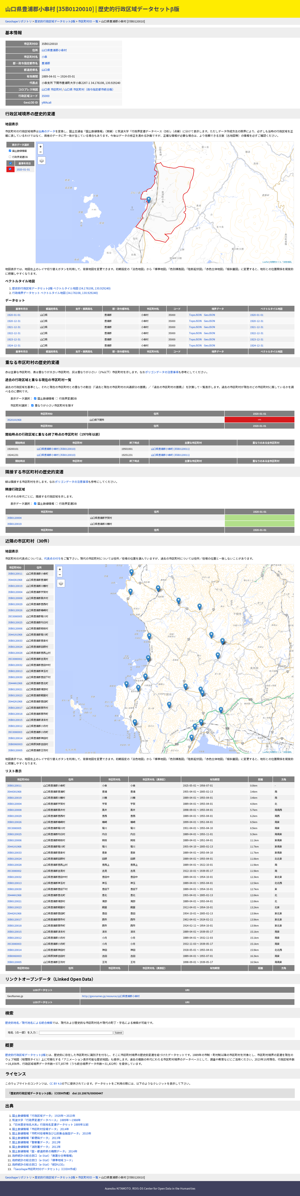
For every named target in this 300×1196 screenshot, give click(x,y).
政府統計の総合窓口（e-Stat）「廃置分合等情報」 (43, 1155)
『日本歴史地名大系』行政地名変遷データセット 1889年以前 (50, 1124)
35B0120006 (14, 840)
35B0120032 (14, 877)
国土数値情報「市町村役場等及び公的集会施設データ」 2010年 (51, 1133)
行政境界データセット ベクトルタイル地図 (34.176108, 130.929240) (55, 293)
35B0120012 (14, 937)
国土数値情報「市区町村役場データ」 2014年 (40, 1129)
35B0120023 (14, 907)
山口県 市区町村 (52, 89)
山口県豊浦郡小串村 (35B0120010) (56, 448)
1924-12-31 (13, 345)
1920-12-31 (13, 321)
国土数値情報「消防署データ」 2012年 (36, 1147)
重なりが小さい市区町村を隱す (54, 405)
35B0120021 (14, 901)
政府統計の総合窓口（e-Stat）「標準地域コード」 (43, 1160)
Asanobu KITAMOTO (118, 1188)
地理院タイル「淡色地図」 (281, 261)
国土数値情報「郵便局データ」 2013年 (36, 1138)
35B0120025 (14, 834)
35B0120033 (14, 852)
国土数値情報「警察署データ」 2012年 (36, 1142)
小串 (44, 57)
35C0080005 (14, 828)
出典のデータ (47, 131)
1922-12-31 (13, 333)
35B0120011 (14, 785)
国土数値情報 (19, 151)
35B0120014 (14, 950)
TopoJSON (195, 315)
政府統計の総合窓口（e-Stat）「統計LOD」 (39, 1164)
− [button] (40, 151)
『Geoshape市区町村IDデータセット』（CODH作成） (45, 1169)
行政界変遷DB (20, 157)
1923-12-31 (13, 339)
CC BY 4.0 (56, 1083)
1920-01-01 (13, 315)
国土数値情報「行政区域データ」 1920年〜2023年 (43, 1115)
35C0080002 (14, 871)
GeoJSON (209, 315)
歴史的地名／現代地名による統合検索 (28, 1023)
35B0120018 (14, 925)
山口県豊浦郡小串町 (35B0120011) (170, 448)
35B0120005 (14, 962)
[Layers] (41, 160)
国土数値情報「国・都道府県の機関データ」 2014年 (44, 1151)
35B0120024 (14, 858)
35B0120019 (14, 524)
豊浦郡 (46, 63)
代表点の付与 (52, 558)
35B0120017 (14, 919)
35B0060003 (14, 956)
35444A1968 (14, 895)
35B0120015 (14, 931)
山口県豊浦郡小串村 (54, 50)
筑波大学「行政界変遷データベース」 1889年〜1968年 (46, 1120)
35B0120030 (14, 889)
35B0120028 (14, 864)
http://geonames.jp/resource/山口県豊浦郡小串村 (111, 996)
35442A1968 (14, 913)
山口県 (46, 70)
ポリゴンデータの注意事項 (161, 372)
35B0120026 (14, 822)
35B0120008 (14, 810)
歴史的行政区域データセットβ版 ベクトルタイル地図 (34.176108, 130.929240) (61, 288)
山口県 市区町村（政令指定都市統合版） (89, 89)
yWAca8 (46, 102)
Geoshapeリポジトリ (18, 21)
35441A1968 (14, 846)
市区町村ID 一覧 (88, 21)
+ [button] (40, 146)
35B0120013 (14, 883)
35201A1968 (14, 419)
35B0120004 (14, 517)
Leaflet (265, 261)
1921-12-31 (13, 327)
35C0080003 (14, 943)
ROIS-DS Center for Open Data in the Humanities (163, 1188)
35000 (45, 96)
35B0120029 (14, 816)
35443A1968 (14, 791)
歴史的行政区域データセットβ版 (55, 21)
